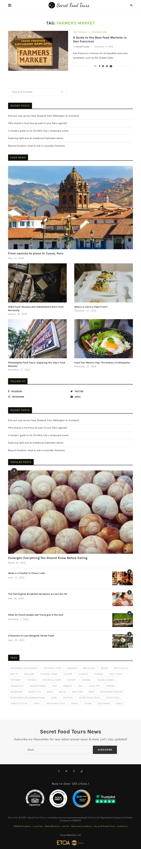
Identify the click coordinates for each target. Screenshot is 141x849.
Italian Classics (105, 680)
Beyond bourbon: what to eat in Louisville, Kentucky (36, 145)
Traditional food (55, 703)
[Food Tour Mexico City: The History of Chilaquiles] (103, 338)
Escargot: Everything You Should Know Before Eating (47, 558)
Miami (50, 692)
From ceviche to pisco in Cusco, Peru (35, 253)
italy (54, 686)
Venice (119, 703)
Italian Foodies (38, 686)
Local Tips (38, 826)
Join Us (65, 826)
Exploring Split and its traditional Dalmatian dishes (35, 138)
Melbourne (16, 692)
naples (62, 692)
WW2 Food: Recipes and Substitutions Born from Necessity (36, 308)
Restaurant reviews (111, 692)
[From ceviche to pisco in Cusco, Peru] (70, 207)
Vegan (87, 703)
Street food (113, 698)
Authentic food (52, 668)
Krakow (67, 686)
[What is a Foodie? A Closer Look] (122, 578)
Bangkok (72, 668)
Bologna (29, 674)
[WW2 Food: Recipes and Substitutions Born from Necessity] (37, 282)
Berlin (104, 668)
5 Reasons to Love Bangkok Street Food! (31, 635)
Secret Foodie (82, 46)
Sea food (68, 698)
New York (77, 692)
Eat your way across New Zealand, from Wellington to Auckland (43, 115)
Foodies (98, 674)
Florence (83, 674)
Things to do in (18, 703)
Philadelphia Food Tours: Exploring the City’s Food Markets (36, 364)
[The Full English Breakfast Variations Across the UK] (122, 599)
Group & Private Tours (104, 826)
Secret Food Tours (89, 698)
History (71, 680)
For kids (31, 680)
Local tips (94, 686)
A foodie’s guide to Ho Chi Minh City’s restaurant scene (38, 130)
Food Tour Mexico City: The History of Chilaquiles (102, 362)
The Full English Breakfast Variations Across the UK (37, 594)
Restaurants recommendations (27, 698)
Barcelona (89, 668)
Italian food (17, 686)
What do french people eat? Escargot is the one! (35, 614)
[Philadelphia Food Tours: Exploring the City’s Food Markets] (37, 338)
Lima (80, 686)
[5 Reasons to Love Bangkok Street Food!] (122, 641)
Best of (14, 674)
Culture (67, 674)
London (110, 686)
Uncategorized (99, 32)
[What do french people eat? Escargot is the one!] (122, 620)
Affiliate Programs (22, 826)
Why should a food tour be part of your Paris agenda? (37, 123)
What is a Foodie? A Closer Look (26, 573)
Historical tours (51, 680)
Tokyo (36, 703)
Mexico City (35, 692)
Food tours (115, 674)
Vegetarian (103, 703)
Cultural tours (48, 674)
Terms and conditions (81, 826)
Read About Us (52, 826)
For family (15, 680)
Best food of (121, 668)
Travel (74, 703)
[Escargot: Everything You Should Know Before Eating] (70, 512)
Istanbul (86, 680)
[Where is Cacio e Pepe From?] (103, 282)
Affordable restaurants (24, 668)
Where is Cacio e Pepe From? (91, 306)
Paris (91, 692)
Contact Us (122, 826)
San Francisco (80, 32)
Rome (54, 698)
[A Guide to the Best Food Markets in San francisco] (38, 51)
